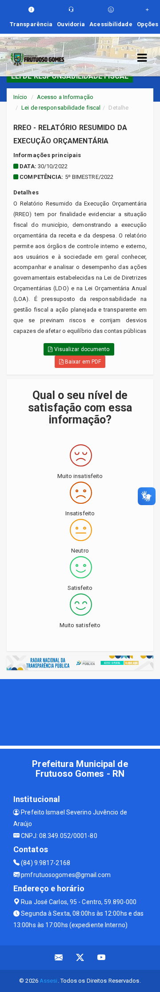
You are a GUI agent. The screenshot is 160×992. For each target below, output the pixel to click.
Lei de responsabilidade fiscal (60, 107)
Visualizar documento (81, 349)
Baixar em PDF (82, 362)
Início (20, 97)
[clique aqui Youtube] (101, 957)
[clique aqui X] (80, 957)
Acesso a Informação (65, 97)
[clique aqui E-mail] (59, 957)
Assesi (49, 980)
